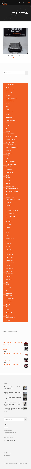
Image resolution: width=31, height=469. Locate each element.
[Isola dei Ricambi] (4, 2)
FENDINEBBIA (9, 169)
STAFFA (7, 282)
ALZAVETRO (9, 92)
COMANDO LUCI (10, 142)
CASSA (7, 114)
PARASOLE (8, 221)
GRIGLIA (8, 183)
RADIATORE (9, 249)
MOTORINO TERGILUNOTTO (13, 216)
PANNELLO (8, 219)
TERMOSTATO (9, 301)
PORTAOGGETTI (10, 238)
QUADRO (8, 246)
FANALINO (8, 167)
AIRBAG (8, 87)
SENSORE (8, 265)
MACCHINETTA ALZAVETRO (13, 199)
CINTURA (8, 128)
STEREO (8, 285)
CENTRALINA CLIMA (11, 123)
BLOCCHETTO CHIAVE (11, 98)
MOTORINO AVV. (10, 213)
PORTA (7, 235)
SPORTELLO (8, 279)
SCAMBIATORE (9, 260)
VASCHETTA (9, 312)
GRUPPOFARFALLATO (11, 186)
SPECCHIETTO (9, 274)
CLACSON (8, 131)
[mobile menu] (28, 2)
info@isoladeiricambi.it (9, 440)
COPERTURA (9, 153)
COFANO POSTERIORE (11, 136)
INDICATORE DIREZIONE (12, 188)
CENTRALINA (9, 117)
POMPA (7, 232)
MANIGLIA (8, 202)
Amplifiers (8, 95)
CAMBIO (8, 109)
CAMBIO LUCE (9, 112)
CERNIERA (8, 125)
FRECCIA (8, 178)
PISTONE (8, 227)
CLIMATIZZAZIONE (10, 134)
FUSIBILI (8, 180)
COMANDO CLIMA (10, 139)
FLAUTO (8, 175)
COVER (7, 156)
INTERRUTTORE (10, 197)
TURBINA (8, 309)
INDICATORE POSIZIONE (12, 191)
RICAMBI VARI (9, 254)
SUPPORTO (8, 287)
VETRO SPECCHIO (10, 318)
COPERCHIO (9, 150)
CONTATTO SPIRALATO (12, 147)
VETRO (7, 315)
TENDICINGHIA (9, 296)
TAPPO (7, 290)
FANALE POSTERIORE (11, 164)
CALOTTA (8, 106)
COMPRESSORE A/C (11, 145)
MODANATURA (9, 205)
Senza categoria (9, 268)
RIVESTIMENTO (9, 257)
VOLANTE (8, 320)
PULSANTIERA (9, 243)
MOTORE (8, 208)
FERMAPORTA (9, 172)
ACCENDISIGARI (10, 84)
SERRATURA (9, 271)
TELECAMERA (9, 293)
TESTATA (8, 304)
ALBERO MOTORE (10, 90)
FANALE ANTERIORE (11, 161)
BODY (7, 103)
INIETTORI (8, 194)
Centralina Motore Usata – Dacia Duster (15, 55)
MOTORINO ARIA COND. (12, 210)
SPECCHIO (8, 276)
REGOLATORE (9, 252)
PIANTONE (8, 224)
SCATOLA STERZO (10, 263)
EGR (7, 158)
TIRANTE (8, 307)
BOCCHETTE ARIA (10, 101)
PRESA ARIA (8, 241)
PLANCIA (8, 230)
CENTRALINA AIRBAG (11, 120)
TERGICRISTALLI (10, 298)
